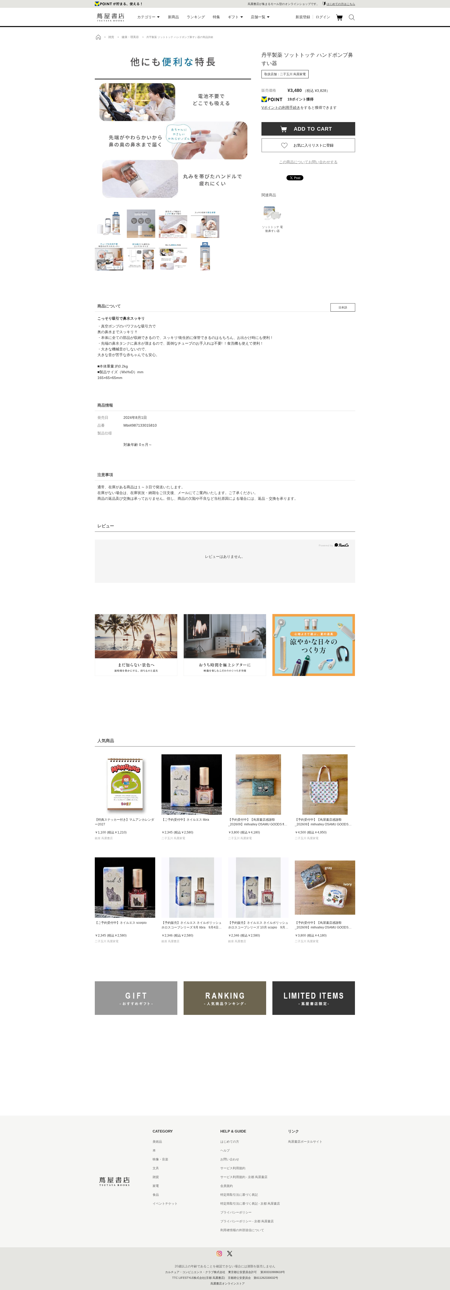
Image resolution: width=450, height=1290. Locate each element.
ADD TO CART (310, 129)
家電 (156, 1186)
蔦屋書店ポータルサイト (305, 1141)
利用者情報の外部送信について (242, 1230)
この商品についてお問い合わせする (308, 162)
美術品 (157, 1141)
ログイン (323, 17)
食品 (156, 1195)
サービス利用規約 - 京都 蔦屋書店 (243, 1177)
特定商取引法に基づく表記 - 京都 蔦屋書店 (250, 1203)
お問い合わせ (229, 1159)
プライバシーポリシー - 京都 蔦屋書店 (247, 1221)
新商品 (173, 17)
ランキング (196, 17)
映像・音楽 (160, 1159)
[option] (173, 124)
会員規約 (226, 1186)
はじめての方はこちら (341, 3)
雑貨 (156, 1177)
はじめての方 (229, 1141)
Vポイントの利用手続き (280, 107)
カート (340, 20)
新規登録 (303, 17)
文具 (156, 1168)
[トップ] (98, 37)
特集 (216, 17)
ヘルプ (225, 1150)
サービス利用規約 (232, 1168)
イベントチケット (165, 1203)
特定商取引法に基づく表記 (239, 1195)
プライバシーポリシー (236, 1212)
